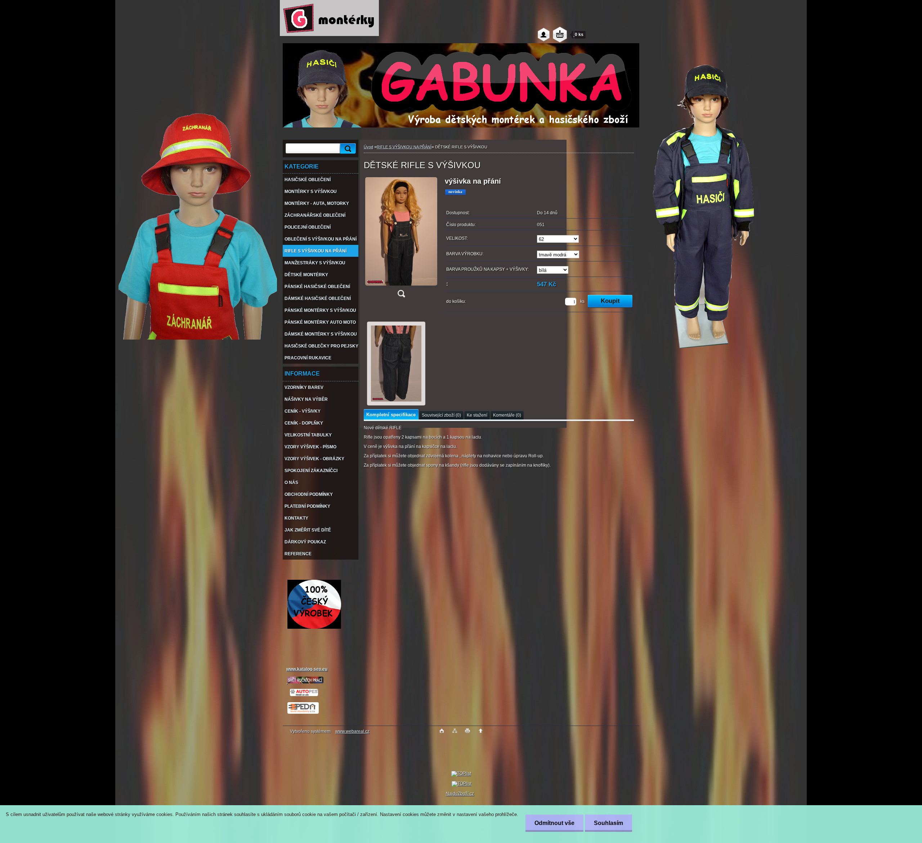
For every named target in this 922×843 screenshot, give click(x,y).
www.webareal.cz (352, 731)
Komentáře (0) (507, 415)
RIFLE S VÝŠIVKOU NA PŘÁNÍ (404, 147)
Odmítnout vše (554, 823)
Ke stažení (477, 415)
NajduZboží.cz (460, 793)
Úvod (368, 147)
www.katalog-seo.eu (306, 669)
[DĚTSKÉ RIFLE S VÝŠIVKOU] (401, 239)
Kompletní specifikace (391, 414)
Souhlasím (608, 823)
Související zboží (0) (441, 415)
